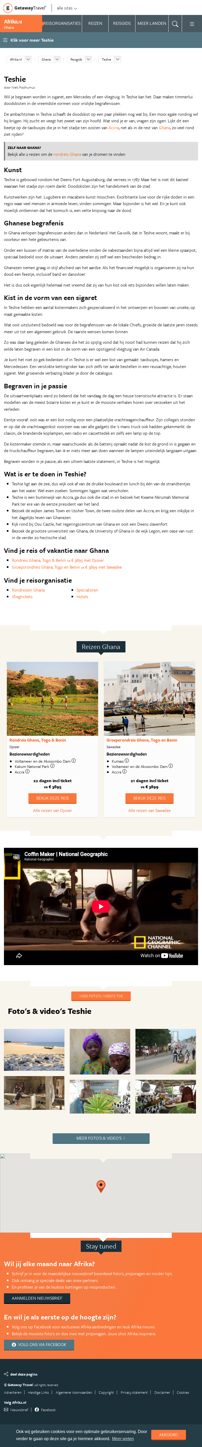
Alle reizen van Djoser (52, 810)
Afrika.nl (16, 59)
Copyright (106, 1392)
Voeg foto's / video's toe (101, 996)
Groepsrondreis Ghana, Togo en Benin (142, 740)
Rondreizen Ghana (28, 590)
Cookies (183, 1392)
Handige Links (38, 1392)
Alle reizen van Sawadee (149, 810)
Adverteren (12, 1392)
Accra (114, 127)
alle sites (65, 8)
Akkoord (168, 1434)
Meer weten (123, 1438)
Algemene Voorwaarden (74, 1392)
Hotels (82, 596)
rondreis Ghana (67, 154)
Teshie (106, 59)
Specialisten (87, 590)
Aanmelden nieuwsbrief (37, 1298)
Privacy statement (134, 1392)
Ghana (46, 59)
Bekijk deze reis (52, 798)
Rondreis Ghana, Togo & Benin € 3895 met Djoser (58, 560)
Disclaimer (162, 1392)
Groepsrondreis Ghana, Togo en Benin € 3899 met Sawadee (67, 567)
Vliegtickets (22, 596)
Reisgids (76, 59)
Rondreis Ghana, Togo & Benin (37, 740)
